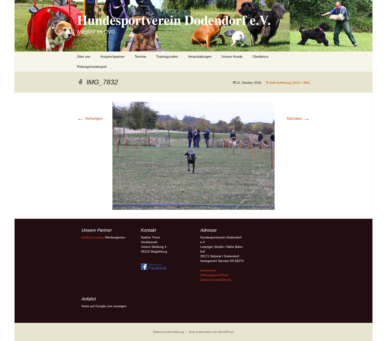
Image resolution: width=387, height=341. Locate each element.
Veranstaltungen (199, 56)
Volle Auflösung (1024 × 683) (289, 82)
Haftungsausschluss (214, 275)
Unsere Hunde (232, 56)
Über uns (83, 56)
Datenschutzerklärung (215, 279)
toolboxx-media (92, 237)
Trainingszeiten (167, 56)
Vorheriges (89, 118)
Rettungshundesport (92, 67)
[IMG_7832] (193, 155)
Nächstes (298, 118)
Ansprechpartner (112, 56)
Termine (140, 56)
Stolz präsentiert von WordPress (211, 332)
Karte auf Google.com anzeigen (104, 306)
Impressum (208, 270)
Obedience (260, 56)
